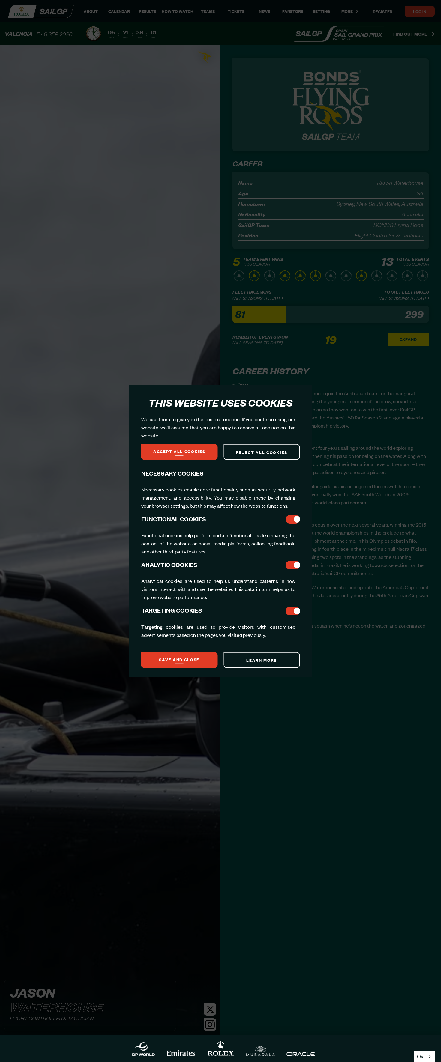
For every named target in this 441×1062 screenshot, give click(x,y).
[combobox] (424, 1056)
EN (420, 1056)
